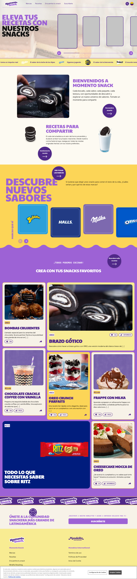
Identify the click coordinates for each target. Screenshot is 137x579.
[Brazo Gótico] (90, 307)
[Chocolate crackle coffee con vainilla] (24, 368)
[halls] (66, 222)
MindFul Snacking (16, 565)
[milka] (98, 219)
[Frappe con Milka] (113, 372)
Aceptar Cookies (115, 572)
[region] (68, 572)
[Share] (41, 341)
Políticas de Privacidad (77, 557)
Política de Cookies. (14, 577)
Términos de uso (75, 553)
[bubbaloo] (33, 219)
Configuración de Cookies (97, 572)
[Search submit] (127, 4)
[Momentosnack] (10, 4)
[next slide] (26, 241)
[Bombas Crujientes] (24, 303)
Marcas (12, 553)
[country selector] (132, 3)
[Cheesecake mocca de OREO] (113, 441)
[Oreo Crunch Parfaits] (68, 372)
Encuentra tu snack (17, 561)
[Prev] (59, 53)
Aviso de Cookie (74, 561)
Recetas (12, 557)
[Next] (131, 53)
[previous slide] (20, 241)
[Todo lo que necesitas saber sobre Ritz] (47, 449)
